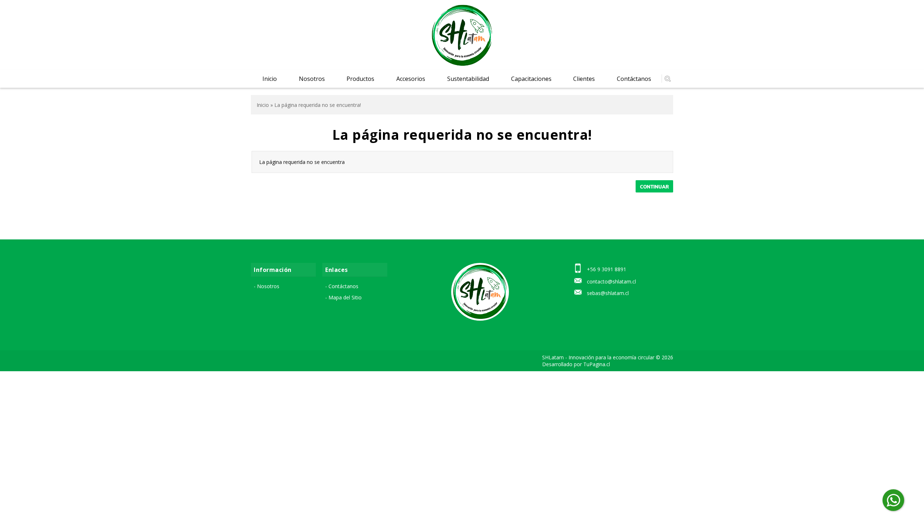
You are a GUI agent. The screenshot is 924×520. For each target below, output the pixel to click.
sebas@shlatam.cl (608, 293)
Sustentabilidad (468, 79)
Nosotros (312, 79)
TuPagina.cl (596, 364)
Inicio (269, 79)
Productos (360, 79)
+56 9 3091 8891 (606, 269)
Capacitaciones (531, 79)
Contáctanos (634, 79)
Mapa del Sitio (345, 297)
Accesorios (410, 79)
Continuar (654, 187)
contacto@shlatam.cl (611, 281)
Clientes (584, 79)
